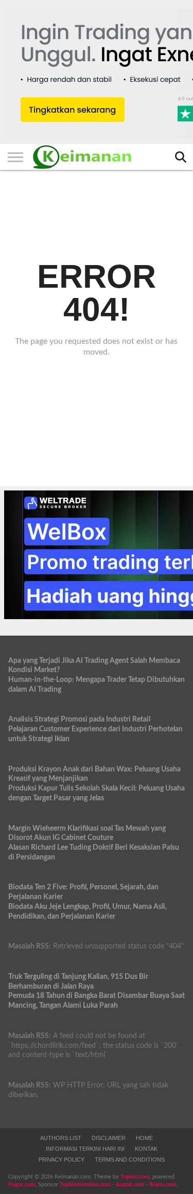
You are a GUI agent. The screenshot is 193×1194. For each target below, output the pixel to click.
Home (144, 1138)
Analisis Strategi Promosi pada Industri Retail (79, 719)
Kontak (146, 1149)
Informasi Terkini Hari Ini (85, 1149)
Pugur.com (21, 1184)
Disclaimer (109, 1138)
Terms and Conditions (130, 1159)
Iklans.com (162, 1184)
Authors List (60, 1138)
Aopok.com (130, 1184)
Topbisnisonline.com (85, 1184)
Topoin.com (134, 1177)
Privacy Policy (61, 1159)
